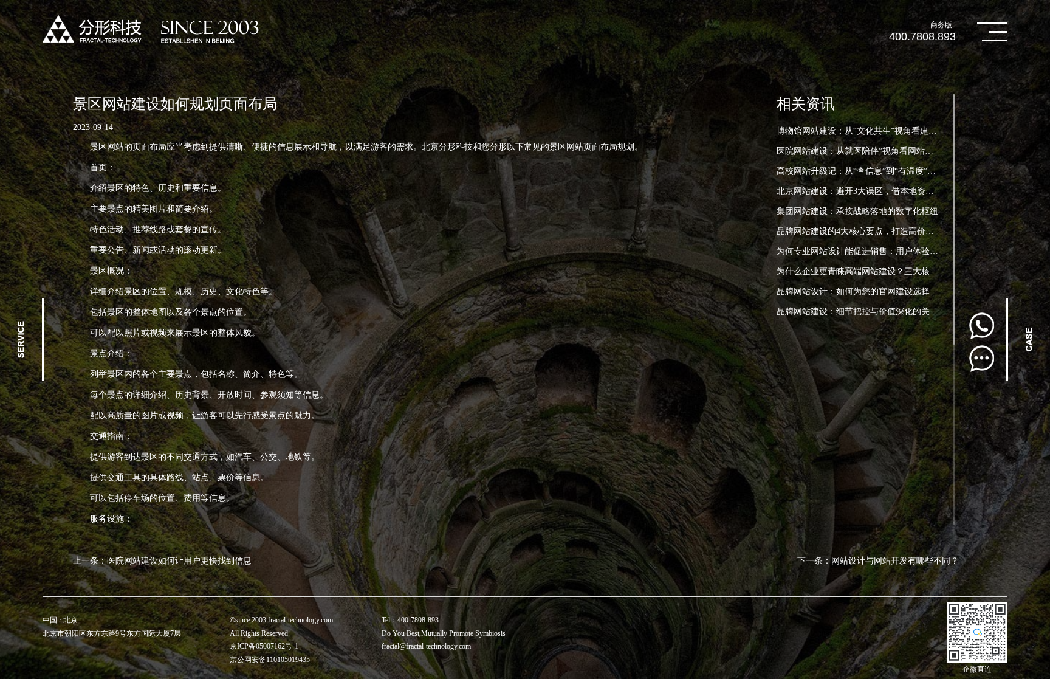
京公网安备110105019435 (270, 659)
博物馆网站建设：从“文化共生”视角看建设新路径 (869, 131)
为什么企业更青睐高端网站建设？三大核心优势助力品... (882, 271)
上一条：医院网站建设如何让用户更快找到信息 (162, 560)
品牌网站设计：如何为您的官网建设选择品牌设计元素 (879, 291)
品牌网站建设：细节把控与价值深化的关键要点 (866, 311)
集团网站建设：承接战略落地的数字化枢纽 (857, 211)
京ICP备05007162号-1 (264, 646)
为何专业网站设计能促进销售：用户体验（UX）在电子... (884, 251)
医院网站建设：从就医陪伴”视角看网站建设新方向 (872, 151)
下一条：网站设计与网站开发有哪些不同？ (878, 560)
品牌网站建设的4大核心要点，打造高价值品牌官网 (872, 231)
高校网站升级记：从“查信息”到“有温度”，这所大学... (877, 171)
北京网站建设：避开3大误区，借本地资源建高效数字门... (884, 191)
